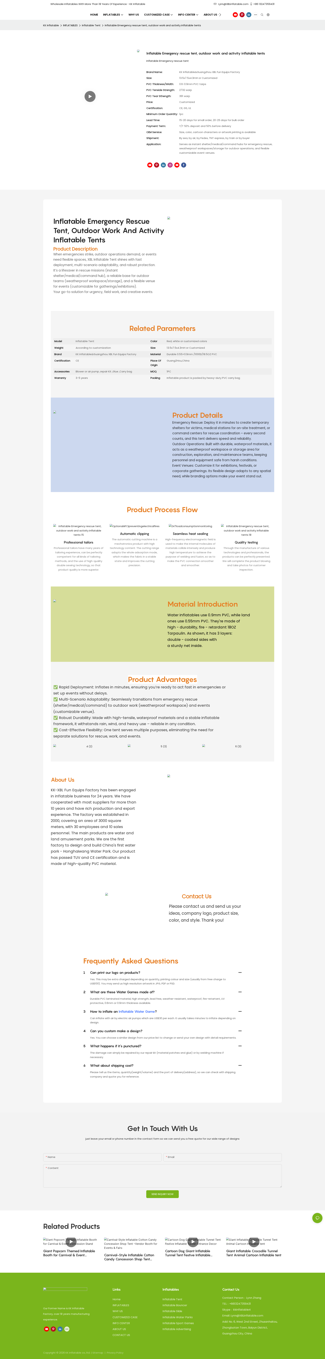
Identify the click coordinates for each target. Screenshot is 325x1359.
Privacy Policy (115, 1352)
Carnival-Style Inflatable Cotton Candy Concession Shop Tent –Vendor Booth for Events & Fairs (129, 1257)
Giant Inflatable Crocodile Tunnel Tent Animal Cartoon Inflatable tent (253, 1253)
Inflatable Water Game (137, 1011)
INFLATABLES (70, 25)
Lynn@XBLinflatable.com (233, 4)
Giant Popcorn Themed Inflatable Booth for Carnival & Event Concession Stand (69, 1253)
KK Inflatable (51, 25)
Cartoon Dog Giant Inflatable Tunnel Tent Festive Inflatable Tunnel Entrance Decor (187, 1253)
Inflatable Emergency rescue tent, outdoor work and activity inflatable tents (153, 25)
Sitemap (98, 1352)
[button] (220, 14)
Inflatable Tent (91, 25)
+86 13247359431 (264, 4)
